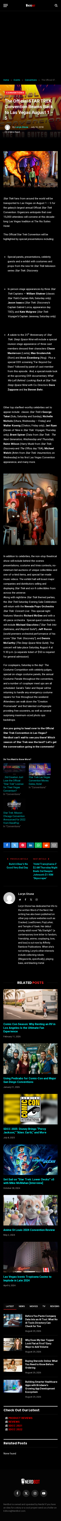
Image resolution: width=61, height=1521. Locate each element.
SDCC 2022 (15, 1429)
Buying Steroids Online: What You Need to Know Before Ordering (41, 1364)
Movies (34, 1306)
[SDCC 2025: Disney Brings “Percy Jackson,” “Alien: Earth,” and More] (30, 1109)
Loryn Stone (21, 127)
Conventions (15, 92)
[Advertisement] (30, 44)
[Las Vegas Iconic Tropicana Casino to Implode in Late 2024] (30, 1257)
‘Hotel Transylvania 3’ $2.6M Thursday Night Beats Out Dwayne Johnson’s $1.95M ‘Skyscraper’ (45, 871)
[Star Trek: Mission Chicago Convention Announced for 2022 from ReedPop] (14, 804)
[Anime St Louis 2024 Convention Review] (30, 1210)
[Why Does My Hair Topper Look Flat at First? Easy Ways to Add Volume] (13, 1344)
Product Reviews (20, 1418)
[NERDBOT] (30, 5)
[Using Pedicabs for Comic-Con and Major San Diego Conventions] (30, 1058)
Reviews (14, 1421)
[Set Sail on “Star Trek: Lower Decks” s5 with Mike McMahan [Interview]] (30, 1159)
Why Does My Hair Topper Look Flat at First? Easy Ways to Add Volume (39, 1343)
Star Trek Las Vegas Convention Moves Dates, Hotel (39, 780)
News (22, 1306)
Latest (10, 1306)
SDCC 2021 (15, 1425)
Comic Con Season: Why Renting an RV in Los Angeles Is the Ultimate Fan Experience (29, 1028)
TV (44, 1306)
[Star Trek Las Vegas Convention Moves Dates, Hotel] (40, 769)
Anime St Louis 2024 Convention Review (29, 1230)
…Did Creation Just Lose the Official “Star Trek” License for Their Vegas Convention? (13, 784)
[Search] (56, 5)
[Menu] (5, 5)
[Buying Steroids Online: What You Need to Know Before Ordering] (13, 1365)
